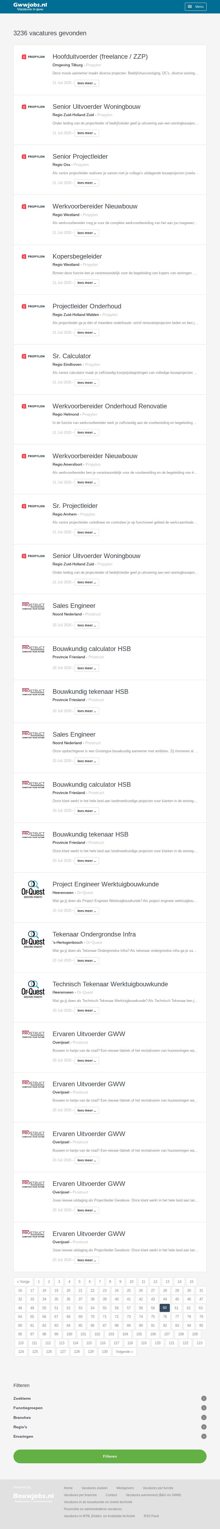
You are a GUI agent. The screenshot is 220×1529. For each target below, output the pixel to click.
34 (44, 1299)
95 (201, 1325)
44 (165, 1299)
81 (32, 1325)
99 (56, 1334)
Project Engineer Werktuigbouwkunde (106, 884)
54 (92, 1308)
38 (92, 1299)
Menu (199, 7)
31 (201, 1290)
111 (34, 1343)
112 (48, 1343)
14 (179, 1282)
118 (130, 1343)
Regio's (20, 1427)
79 (201, 1317)
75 (153, 1317)
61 (176, 1308)
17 (32, 1290)
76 (165, 1317)
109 (195, 1334)
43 (153, 1299)
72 (117, 1317)
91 (153, 1325)
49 (32, 1308)
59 (153, 1308)
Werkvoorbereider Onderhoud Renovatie (110, 406)
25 (129, 1290)
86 (92, 1325)
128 (77, 1352)
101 (83, 1334)
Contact (111, 1495)
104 (125, 1334)
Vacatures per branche (80, 1495)
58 (141, 1308)
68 (68, 1317)
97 (32, 1334)
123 (199, 1343)
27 (153, 1290)
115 (89, 1343)
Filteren (110, 1456)
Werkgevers (125, 1488)
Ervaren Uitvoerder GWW (89, 1033)
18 (44, 1290)
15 (191, 1282)
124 (21, 1352)
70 (92, 1317)
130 (105, 1352)
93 (177, 1325)
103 (111, 1334)
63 (201, 1308)
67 (56, 1317)
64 (20, 1317)
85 (80, 1325)
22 (92, 1290)
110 (21, 1343)
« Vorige (23, 1282)
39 (105, 1299)
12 (155, 1282)
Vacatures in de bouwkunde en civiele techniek (98, 1502)
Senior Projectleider (80, 156)
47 (201, 1299)
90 (141, 1325)
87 (105, 1325)
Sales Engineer (74, 605)
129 (91, 1352)
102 (97, 1334)
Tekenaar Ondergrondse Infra (94, 934)
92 (165, 1325)
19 (56, 1290)
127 (63, 1352)
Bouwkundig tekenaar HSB (91, 691)
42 (141, 1299)
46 (189, 1299)
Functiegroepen (28, 1408)
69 (80, 1317)
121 (171, 1343)
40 (117, 1299)
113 (61, 1343)
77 (177, 1317)
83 (56, 1325)
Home (68, 1488)
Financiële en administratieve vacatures (93, 1509)
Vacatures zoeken (95, 1488)
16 (20, 1290)
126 (49, 1352)
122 (185, 1343)
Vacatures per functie (158, 1488)
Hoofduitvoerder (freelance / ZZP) (100, 56)
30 (189, 1290)
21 (80, 1290)
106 (153, 1334)
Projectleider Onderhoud (87, 306)
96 (20, 1334)
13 (167, 1282)
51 (56, 1308)
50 (44, 1308)
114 (75, 1343)
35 (56, 1299)
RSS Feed (151, 1516)
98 (44, 1334)
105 (139, 1334)
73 (129, 1317)
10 (131, 1282)
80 (20, 1325)
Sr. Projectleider (75, 505)
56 (117, 1308)
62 (188, 1308)
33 (32, 1299)
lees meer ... (87, 83)
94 (189, 1325)
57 (129, 1308)
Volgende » (124, 1352)
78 (189, 1317)
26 (141, 1290)
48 (20, 1308)
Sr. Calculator (72, 356)
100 (69, 1334)
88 (117, 1325)
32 (20, 1299)
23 (105, 1290)
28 (165, 1290)
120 (157, 1343)
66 (44, 1317)
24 (117, 1290)
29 (177, 1290)
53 (80, 1308)
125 (35, 1352)
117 (116, 1343)
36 (68, 1299)
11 (143, 1282)
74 (141, 1317)
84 (68, 1325)
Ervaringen (23, 1436)
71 (105, 1317)
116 (102, 1343)
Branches (22, 1417)
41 (129, 1299)
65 (32, 1317)
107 (167, 1334)
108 (181, 1334)
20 (68, 1290)
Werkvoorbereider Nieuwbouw (95, 206)
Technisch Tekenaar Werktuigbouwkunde (110, 984)
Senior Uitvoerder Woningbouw (96, 106)
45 (177, 1299)
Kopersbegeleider (77, 256)
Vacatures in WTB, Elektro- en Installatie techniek (99, 1516)
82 (44, 1325)
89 (129, 1325)
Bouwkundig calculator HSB (92, 648)
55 (105, 1308)
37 (80, 1299)
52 (68, 1308)
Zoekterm (22, 1398)
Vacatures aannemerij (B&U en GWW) (153, 1495)
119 (143, 1343)
